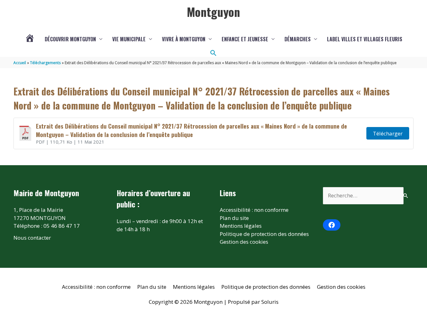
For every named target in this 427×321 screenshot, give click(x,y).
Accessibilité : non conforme (254, 209)
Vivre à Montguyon (183, 39)
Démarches (297, 39)
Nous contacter (32, 237)
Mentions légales (241, 225)
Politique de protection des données (264, 233)
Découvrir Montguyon (70, 39)
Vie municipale (129, 39)
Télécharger (388, 133)
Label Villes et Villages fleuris (364, 39)
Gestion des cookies (244, 241)
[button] (213, 53)
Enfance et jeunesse (245, 39)
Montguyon (213, 11)
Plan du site (234, 218)
